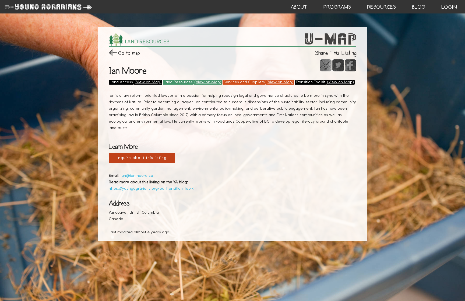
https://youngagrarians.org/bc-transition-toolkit (152, 189)
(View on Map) (148, 82)
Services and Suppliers (244, 82)
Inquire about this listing (142, 158)
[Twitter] (338, 65)
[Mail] (326, 65)
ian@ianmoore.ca (137, 176)
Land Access (121, 82)
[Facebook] (350, 65)
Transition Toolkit (310, 82)
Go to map (129, 53)
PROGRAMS (337, 7)
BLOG (418, 7)
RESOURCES (381, 7)
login (449, 7)
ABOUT (299, 7)
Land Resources (178, 82)
